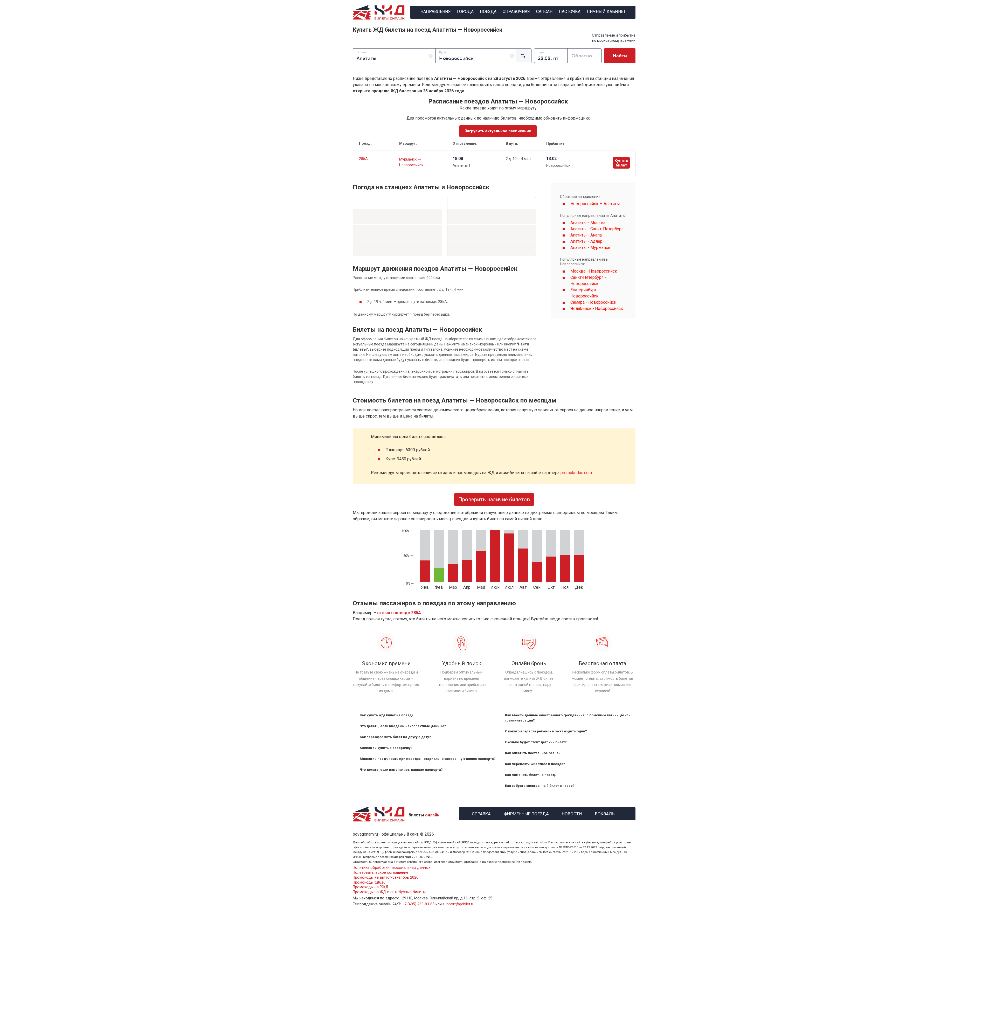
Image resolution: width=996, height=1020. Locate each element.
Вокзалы (605, 813)
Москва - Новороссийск (593, 271)
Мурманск (408, 159)
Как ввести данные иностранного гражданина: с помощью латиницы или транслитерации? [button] (568, 717)
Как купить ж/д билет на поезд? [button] (386, 715)
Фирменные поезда (526, 813)
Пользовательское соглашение (380, 872)
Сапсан (544, 11)
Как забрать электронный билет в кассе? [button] (540, 786)
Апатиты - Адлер (586, 241)
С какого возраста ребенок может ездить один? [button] (546, 731)
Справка (481, 813)
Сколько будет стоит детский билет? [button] (536, 742)
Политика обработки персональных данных (391, 867)
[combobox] (394, 56)
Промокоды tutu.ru (369, 882)
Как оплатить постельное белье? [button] (533, 753)
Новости (572, 813)
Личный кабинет (606, 11)
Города (465, 11)
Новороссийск (411, 165)
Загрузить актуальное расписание (498, 131)
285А (363, 159)
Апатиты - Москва (587, 222)
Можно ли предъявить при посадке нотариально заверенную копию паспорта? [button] (428, 759)
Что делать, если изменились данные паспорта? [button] (401, 770)
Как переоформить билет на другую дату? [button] (395, 737)
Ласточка (569, 11)
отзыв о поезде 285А (399, 612)
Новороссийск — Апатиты (595, 203)
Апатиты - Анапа (586, 235)
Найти (620, 55)
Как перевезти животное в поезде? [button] (535, 764)
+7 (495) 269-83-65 (418, 904)
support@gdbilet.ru (458, 904)
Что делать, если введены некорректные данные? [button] (403, 726)
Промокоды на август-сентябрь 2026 (385, 877)
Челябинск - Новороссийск (596, 308)
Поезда (488, 11)
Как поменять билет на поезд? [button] (531, 775)
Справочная (516, 11)
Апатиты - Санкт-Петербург (596, 228)
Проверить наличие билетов (494, 499)
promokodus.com (576, 472)
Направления (435, 11)
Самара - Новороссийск (593, 302)
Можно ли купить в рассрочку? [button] (386, 748)
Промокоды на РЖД (371, 887)
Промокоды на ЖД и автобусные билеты (389, 892)
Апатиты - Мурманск (590, 247)
